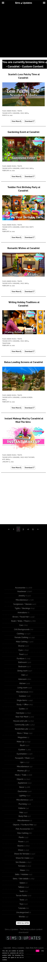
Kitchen (22, 683)
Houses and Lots (20, 721)
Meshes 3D (22, 771)
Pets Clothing (22, 833)
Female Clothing (21, 637)
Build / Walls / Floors (20, 621)
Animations (22, 612)
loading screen (26, 397)
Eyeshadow (22, 754)
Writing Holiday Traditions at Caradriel (23, 304)
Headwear (21, 591)
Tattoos (21, 887)
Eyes (21, 650)
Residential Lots (21, 729)
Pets (21, 812)
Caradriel (16, 113)
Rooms (20, 846)
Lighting (22, 795)
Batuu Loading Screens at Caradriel (23, 362)
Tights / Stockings (22, 608)
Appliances (22, 783)
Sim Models (21, 862)
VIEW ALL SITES (23, 923)
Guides (22, 709)
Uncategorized (22, 912)
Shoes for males (22, 858)
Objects (20, 779)
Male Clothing (21, 642)
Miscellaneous (22, 600)
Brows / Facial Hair (21, 617)
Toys (21, 904)
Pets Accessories (23, 829)
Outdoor (22, 696)
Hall (23, 675)
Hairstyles (20, 713)
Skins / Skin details (21, 879)
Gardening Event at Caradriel (23, 132)
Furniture (20, 658)
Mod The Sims (29, 457)
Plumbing (23, 804)
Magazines (22, 737)
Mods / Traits (17, 111)
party (31, 227)
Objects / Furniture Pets (23, 825)
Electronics (22, 791)
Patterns (21, 808)
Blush (22, 745)
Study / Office (22, 704)
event (23, 168)
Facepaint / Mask (22, 758)
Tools (22, 900)
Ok (37, 951)
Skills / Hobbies (21, 874)
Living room (22, 688)
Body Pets (23, 816)
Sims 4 (27, 113)
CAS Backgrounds (22, 629)
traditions (6, 343)
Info (42, 951)
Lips (22, 762)
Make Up (20, 742)
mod (22, 113)
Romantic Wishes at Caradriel (23, 248)
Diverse (21, 646)
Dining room (22, 671)
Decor (21, 787)
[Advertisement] (23, 31)
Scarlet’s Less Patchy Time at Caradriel (24, 76)
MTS (3, 459)
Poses (20, 841)
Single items (22, 700)
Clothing (20, 634)
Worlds (22, 917)
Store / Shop (22, 733)
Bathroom (22, 662)
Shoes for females (21, 854)
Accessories (20, 588)
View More (16, 121)
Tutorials (22, 908)
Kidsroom (22, 679)
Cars (21, 625)
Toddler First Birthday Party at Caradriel (24, 189)
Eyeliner (21, 750)
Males (22, 870)
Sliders (22, 883)
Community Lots (22, 725)
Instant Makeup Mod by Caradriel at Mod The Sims (24, 420)
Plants (21, 837)
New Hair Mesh (22, 717)
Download (29, 121)
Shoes (20, 850)
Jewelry (21, 596)
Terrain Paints (21, 895)
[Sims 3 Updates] (23, 938)
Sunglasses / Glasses (22, 604)
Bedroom (22, 666)
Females (21, 866)
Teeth (21, 891)
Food (21, 654)
